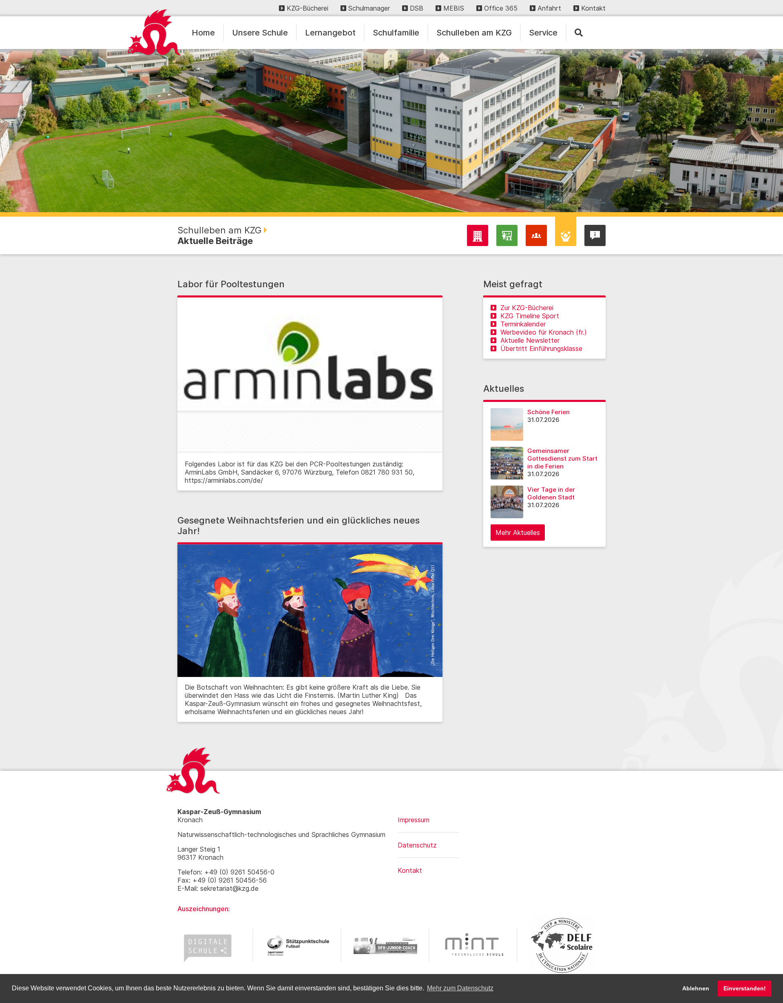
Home (203, 33)
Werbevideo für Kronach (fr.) (543, 332)
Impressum (413, 820)
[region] (391, 130)
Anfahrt (549, 8)
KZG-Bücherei (307, 8)
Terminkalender (523, 324)
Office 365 (501, 8)
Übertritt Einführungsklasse (541, 348)
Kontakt (593, 8)
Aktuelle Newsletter (530, 340)
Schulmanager (369, 8)
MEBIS (453, 8)
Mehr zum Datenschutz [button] (460, 988)
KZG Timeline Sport (529, 316)
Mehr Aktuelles (517, 532)
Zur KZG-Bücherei (526, 308)
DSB (416, 8)
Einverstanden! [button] (744, 988)
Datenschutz (417, 845)
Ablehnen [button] (695, 988)
